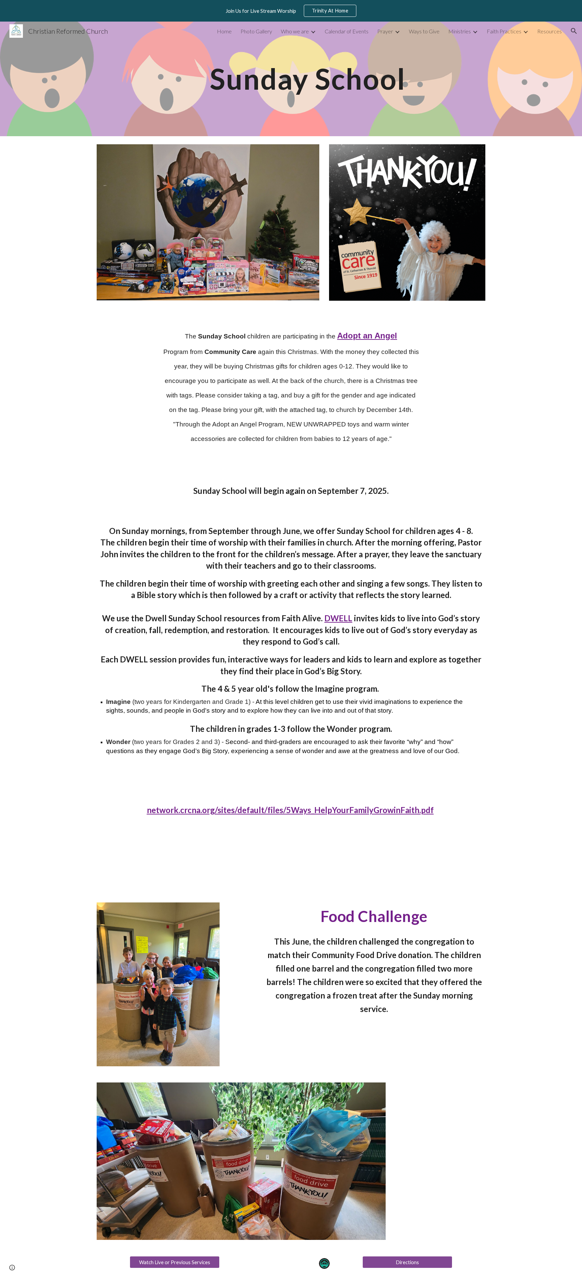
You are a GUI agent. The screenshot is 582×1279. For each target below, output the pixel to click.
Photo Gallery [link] (256, 31)
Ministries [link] (459, 31)
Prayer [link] (385, 31)
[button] (574, 31)
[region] (291, 11)
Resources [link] (549, 31)
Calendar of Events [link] (346, 31)
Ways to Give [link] (424, 31)
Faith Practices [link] (504, 31)
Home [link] (224, 31)
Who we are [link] (295, 31)
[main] (307, 79)
